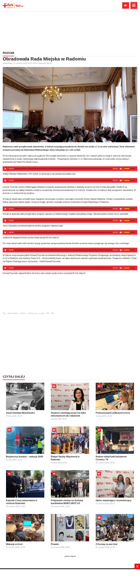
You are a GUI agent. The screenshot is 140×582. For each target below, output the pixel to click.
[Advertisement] (70, 31)
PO (52, 313)
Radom (23, 313)
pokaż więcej (70, 556)
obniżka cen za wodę (36, 313)
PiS (47, 313)
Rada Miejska (13, 313)
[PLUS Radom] (13, 5)
